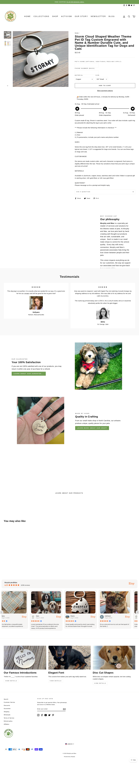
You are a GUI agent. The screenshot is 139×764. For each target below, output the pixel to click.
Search (6, 699)
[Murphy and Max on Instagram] (38, 715)
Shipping (6, 711)
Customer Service (9, 702)
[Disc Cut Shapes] (114, 658)
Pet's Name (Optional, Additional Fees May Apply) (98, 61)
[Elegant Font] (69, 658)
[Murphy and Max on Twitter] (49, 715)
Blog (112, 16)
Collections (41, 16)
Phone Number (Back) (85, 68)
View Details (11, 680)
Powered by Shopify (69, 756)
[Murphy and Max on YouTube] (46, 715)
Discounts (7, 705)
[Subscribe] (64, 709)
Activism (66, 16)
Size (97, 75)
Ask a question (83, 191)
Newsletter (98, 16)
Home (27, 16)
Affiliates (6, 724)
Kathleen (80, 616)
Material (79, 75)
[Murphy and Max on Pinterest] (53, 715)
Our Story (81, 16)
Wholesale (7, 714)
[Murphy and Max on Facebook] (42, 715)
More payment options (105, 90)
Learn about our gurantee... (29, 373)
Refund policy (8, 721)
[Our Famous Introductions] (25, 658)
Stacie (44, 616)
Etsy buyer (114, 616)
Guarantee (7, 708)
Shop (55, 16)
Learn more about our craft (92, 428)
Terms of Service (9, 718)
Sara (9, 616)
